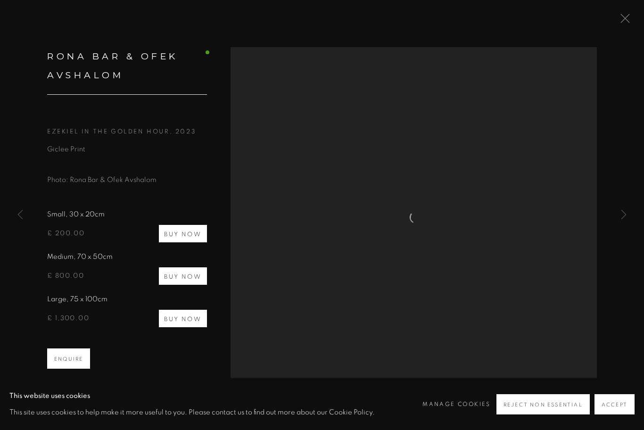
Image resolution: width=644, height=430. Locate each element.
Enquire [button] (68, 359)
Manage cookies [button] (456, 404)
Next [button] (623, 215)
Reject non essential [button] (543, 404)
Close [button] (623, 21)
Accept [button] (614, 404)
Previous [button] (20, 215)
